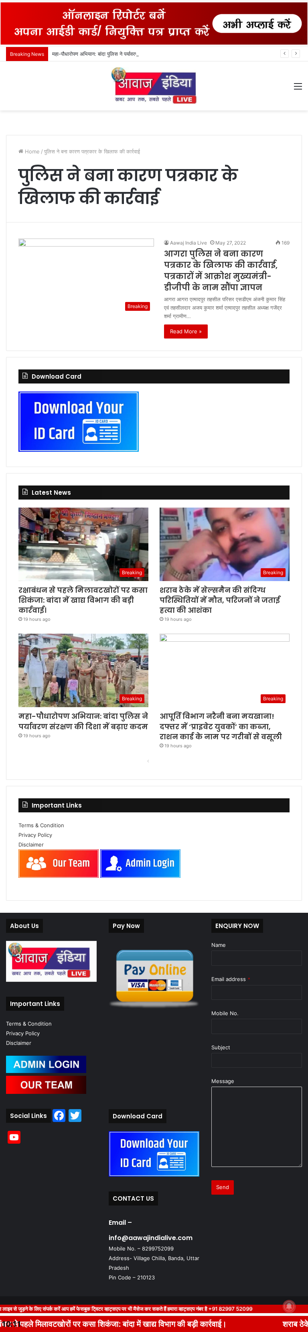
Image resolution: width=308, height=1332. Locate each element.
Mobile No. (225, 1013)
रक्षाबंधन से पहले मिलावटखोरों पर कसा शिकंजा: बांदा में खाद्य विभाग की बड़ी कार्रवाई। (83, 600)
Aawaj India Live (188, 243)
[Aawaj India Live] (154, 86)
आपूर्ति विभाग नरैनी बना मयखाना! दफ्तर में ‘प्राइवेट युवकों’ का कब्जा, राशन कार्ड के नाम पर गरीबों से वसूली (221, 726)
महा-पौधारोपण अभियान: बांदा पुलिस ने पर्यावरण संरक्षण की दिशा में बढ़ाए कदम (123, 54)
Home (31, 151)
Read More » (186, 331)
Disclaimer (31, 844)
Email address (230, 979)
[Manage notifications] (289, 1306)
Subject (220, 1047)
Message (222, 1081)
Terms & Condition (41, 825)
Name (218, 945)
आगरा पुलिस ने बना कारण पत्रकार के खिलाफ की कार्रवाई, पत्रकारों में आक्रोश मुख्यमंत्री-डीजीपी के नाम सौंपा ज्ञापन (221, 270)
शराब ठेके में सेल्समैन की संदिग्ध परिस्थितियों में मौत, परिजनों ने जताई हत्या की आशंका (220, 600)
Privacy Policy (35, 835)
